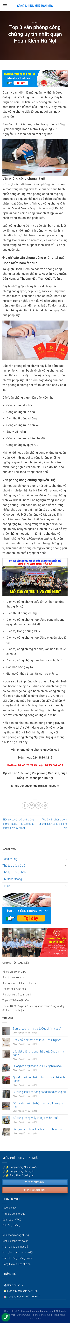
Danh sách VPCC (11, 1219)
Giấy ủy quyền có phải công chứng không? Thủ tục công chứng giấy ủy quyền (18, 823)
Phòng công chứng (42, 1315)
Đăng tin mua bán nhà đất (16, 1264)
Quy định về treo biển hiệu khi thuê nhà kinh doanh (39, 1079)
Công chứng (9, 859)
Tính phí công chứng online (17, 1258)
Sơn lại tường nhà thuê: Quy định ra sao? (37, 1028)
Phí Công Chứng (12, 879)
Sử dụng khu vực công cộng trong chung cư (39, 1092)
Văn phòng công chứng (15, 1235)
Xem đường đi (36, 1182)
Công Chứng (23, 1315)
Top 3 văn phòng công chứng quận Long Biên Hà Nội (53, 823)
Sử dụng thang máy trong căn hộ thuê (35, 1117)
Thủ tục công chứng (14, 872)
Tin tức (35, 23)
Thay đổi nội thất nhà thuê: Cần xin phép (37, 1040)
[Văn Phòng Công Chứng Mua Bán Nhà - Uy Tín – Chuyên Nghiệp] (35, 5)
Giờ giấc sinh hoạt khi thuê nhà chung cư (37, 1129)
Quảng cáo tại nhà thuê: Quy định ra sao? (37, 1066)
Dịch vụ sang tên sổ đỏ (15, 1241)
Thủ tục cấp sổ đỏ (13, 865)
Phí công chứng (36, 1190)
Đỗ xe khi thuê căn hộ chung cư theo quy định (38, 1105)
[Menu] (4, 5)
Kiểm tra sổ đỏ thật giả (15, 1246)
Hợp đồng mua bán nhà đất (17, 1252)
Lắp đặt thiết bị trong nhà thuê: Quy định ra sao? (38, 1053)
